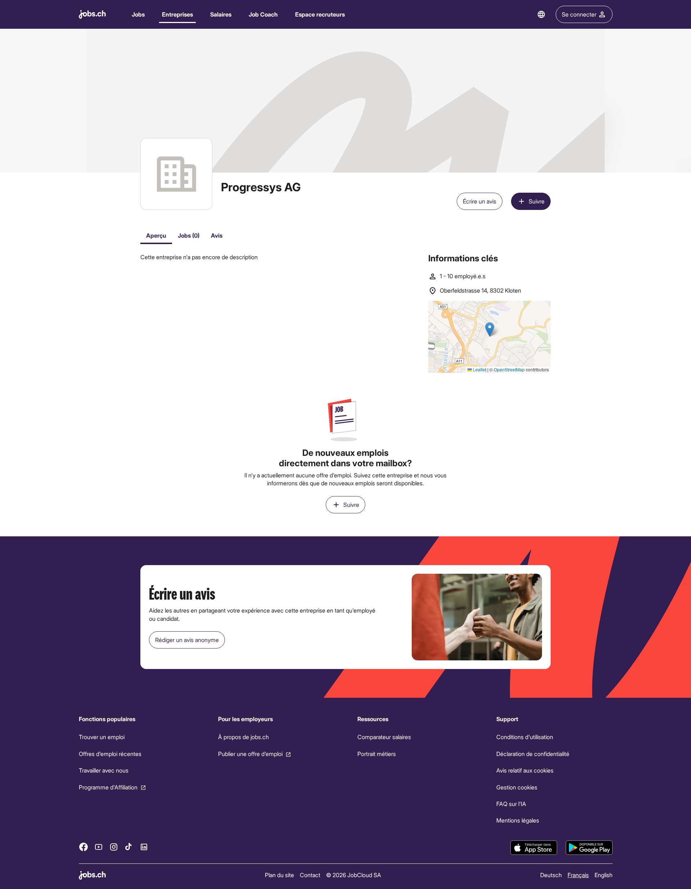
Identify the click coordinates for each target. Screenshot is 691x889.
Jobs (138, 14)
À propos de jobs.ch (243, 736)
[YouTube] (98, 846)
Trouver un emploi (102, 736)
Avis (216, 235)
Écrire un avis (479, 201)
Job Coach (263, 14)
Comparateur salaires (384, 736)
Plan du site (279, 874)
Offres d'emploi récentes (110, 753)
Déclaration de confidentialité (532, 753)
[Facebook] (83, 846)
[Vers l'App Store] (533, 847)
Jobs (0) (188, 235)
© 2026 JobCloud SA (353, 874)
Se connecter (579, 14)
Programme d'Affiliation (108, 786)
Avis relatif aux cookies (525, 770)
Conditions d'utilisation (524, 736)
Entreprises (177, 14)
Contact (310, 874)
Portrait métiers (376, 753)
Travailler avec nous (103, 770)
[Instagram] (113, 846)
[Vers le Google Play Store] (589, 847)
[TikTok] (129, 846)
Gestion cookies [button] (516, 786)
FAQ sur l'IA (511, 803)
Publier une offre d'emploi (250, 753)
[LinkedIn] (144, 846)
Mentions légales (517, 820)
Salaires (220, 14)
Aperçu (156, 235)
